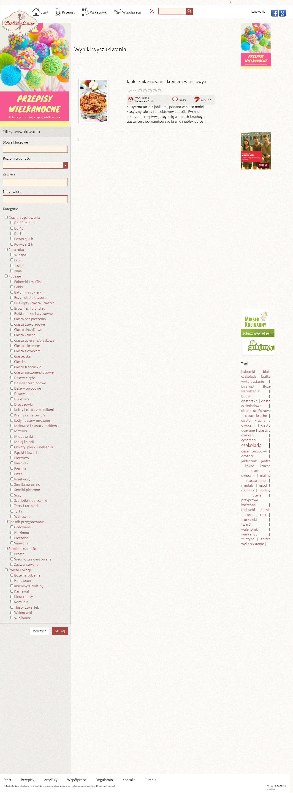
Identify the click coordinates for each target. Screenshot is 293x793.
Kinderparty (23, 597)
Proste (19, 554)
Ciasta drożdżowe (28, 330)
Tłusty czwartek (26, 608)
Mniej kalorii (24, 442)
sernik (266, 510)
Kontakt (128, 780)
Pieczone (21, 538)
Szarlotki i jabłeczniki (30, 501)
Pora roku (16, 250)
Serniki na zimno (27, 485)
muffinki (247, 490)
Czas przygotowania (24, 218)
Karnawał (21, 591)
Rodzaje (14, 276)
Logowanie (258, 11)
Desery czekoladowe (30, 383)
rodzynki (248, 510)
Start (44, 12)
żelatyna (248, 539)
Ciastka (20, 362)
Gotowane (22, 527)
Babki (18, 287)
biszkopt (248, 386)
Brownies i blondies (29, 309)
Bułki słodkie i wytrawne (33, 314)
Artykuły (50, 780)
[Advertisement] (145, 1)
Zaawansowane (26, 565)
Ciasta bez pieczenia (30, 319)
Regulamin (104, 780)
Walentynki (23, 613)
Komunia (21, 602)
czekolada (251, 445)
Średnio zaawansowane (32, 559)
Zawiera (9, 174)
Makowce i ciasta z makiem (35, 426)
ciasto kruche (256, 416)
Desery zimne (24, 394)
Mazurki (20, 431)
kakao (249, 466)
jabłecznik (249, 461)
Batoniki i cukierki (28, 292)
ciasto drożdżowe (256, 411)
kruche (265, 466)
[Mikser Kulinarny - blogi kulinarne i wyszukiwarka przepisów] (256, 319)
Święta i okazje (20, 570)
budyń (246, 396)
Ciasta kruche (24, 335)
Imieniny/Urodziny (28, 586)
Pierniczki (21, 463)
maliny (265, 476)
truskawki (249, 520)
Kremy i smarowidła (29, 415)
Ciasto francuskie (27, 367)
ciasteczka (249, 401)
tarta (249, 515)
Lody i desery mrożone (32, 421)
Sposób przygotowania (26, 522)
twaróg (246, 525)
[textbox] (172, 11)
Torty (18, 511)
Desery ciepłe (24, 378)
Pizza (18, 474)
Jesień (19, 266)
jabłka (266, 461)
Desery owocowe (27, 389)
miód (263, 486)
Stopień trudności (22, 549)
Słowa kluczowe (15, 142)
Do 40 (19, 228)
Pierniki (20, 469)
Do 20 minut (24, 223)
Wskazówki (98, 12)
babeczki (248, 372)
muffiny (265, 490)
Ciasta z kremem (27, 346)
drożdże (247, 456)
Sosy (18, 495)
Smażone (21, 543)
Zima (18, 271)
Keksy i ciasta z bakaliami (34, 410)
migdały (247, 486)
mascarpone (256, 481)
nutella (255, 495)
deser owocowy (254, 451)
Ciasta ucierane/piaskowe (34, 341)
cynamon (248, 440)
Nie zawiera (12, 192)
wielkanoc (249, 534)
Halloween (22, 581)
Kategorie (10, 209)
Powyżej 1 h (23, 239)
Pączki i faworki (26, 453)
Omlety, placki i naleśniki (33, 447)
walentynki (250, 530)
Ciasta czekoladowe (29, 325)
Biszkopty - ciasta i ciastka (34, 303)
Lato (17, 260)
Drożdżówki (23, 405)
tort (263, 515)
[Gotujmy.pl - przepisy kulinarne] (261, 343)
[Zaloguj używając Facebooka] (273, 12)
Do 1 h (19, 234)
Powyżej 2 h (23, 245)
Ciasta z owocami (27, 351)
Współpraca (131, 12)
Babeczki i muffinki (28, 282)
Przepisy (68, 12)
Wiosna (20, 255)
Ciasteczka (22, 356)
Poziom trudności (17, 159)
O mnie (151, 780)
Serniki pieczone (27, 490)
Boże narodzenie (27, 575)
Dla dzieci (21, 399)
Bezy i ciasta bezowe (30, 298)
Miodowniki (23, 437)
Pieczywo (21, 458)
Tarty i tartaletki (27, 506)
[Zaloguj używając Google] (281, 12)
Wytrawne (22, 517)
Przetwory (22, 479)
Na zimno (21, 533)
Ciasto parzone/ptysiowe (34, 372)
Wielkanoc (22, 618)
